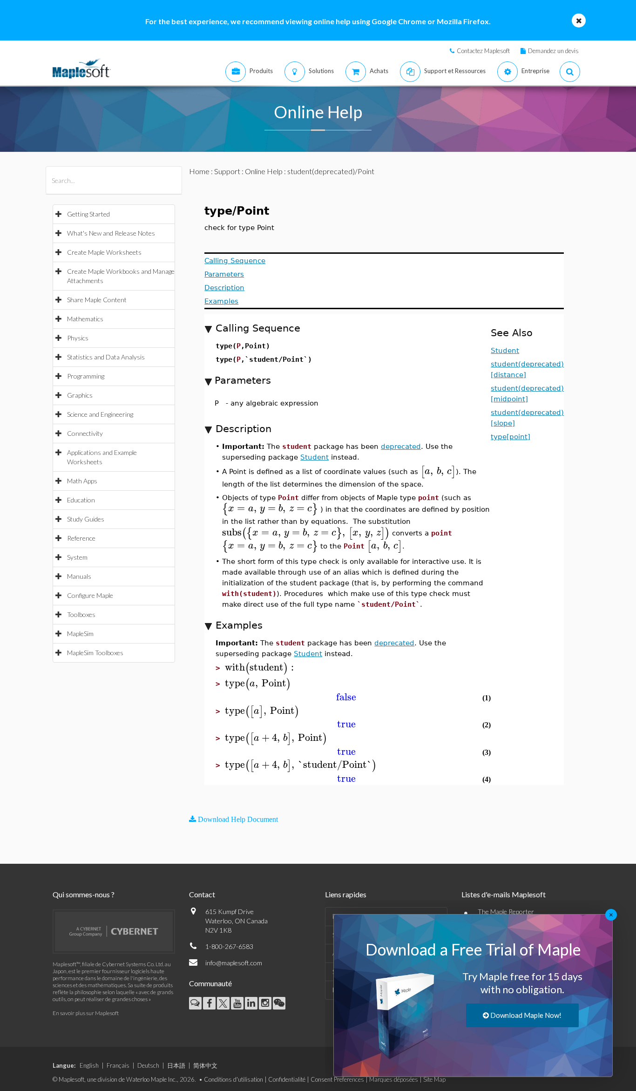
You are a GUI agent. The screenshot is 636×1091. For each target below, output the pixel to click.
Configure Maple (90, 595)
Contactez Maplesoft (483, 50)
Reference (81, 538)
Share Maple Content (97, 300)
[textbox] (438, 471)
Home (199, 171)
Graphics (80, 395)
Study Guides (85, 519)
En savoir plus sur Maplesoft (86, 1013)
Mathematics (85, 319)
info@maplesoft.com (233, 963)
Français (118, 1065)
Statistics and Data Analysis (106, 357)
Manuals (79, 576)
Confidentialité (286, 1079)
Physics (77, 338)
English (89, 1065)
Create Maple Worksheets (104, 252)
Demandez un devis (553, 50)
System (77, 557)
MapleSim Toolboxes (95, 653)
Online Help (264, 171)
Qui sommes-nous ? (84, 894)
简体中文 (205, 1065)
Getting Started (88, 214)
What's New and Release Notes (111, 233)
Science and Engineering (100, 414)
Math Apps (82, 481)
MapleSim (80, 633)
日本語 (176, 1065)
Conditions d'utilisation (233, 1079)
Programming (85, 376)
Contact (202, 894)
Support (227, 171)
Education (81, 500)
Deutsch (148, 1065)
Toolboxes (81, 614)
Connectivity (85, 433)
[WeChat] (279, 1003)
